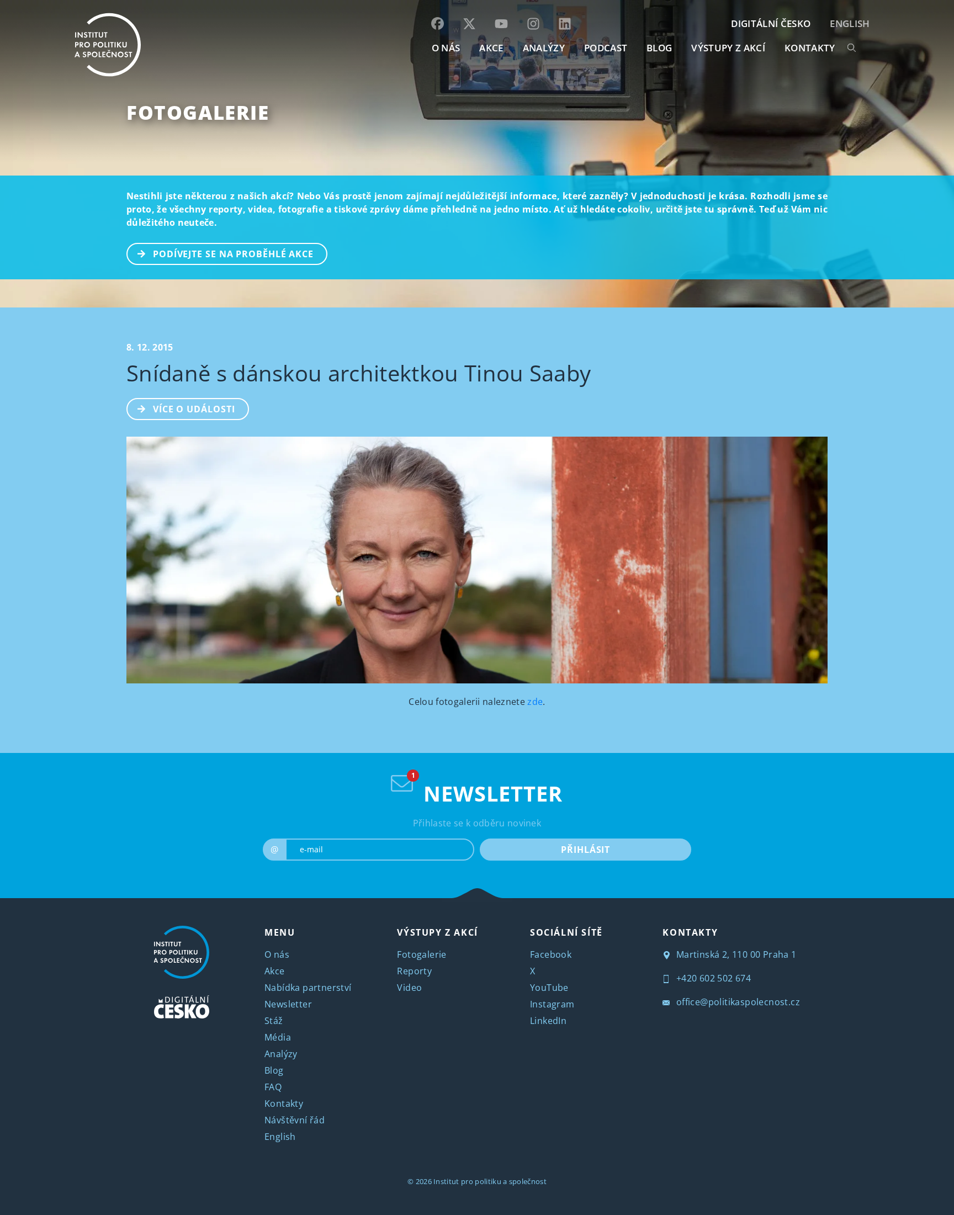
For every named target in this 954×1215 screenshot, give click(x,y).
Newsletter (288, 1004)
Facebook (550, 954)
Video (409, 987)
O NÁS (446, 47)
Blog (274, 1070)
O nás (276, 954)
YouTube (549, 987)
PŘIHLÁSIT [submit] (585, 849)
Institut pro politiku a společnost (490, 1181)
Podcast (605, 47)
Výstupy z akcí (728, 47)
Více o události (194, 409)
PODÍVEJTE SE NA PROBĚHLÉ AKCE (233, 254)
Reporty (414, 971)
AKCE (491, 47)
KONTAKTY (810, 47)
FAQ (273, 1087)
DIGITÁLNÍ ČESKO (770, 23)
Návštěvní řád (294, 1120)
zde (534, 702)
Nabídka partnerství (308, 987)
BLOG (659, 47)
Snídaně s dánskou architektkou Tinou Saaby (358, 373)
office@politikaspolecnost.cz (737, 1002)
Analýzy (544, 47)
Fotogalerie (197, 112)
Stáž (273, 1021)
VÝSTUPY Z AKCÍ (437, 932)
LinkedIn (548, 1021)
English (850, 23)
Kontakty (283, 1103)
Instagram (552, 1004)
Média (277, 1037)
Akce (274, 971)
